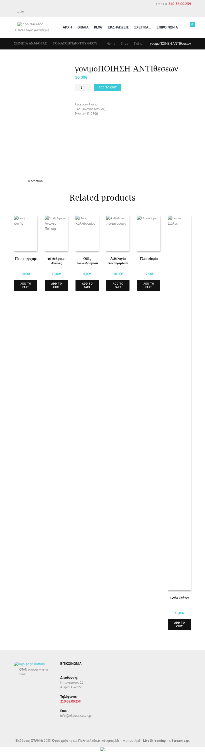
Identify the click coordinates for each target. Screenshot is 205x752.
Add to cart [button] (25, 285)
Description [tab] (35, 181)
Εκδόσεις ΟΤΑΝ (28, 741)
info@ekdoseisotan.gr (76, 716)
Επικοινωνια (167, 27)
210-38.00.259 (179, 3)
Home (111, 43)
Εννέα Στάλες (179, 597)
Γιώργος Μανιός (93, 109)
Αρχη (67, 27)
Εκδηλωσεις (118, 27)
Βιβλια (83, 27)
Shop (124, 43)
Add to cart (108, 87)
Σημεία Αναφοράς (30, 43)
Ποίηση (139, 43)
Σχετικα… (142, 27)
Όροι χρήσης (62, 741)
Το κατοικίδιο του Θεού (75, 43)
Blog (98, 27)
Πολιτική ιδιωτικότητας (96, 741)
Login (20, 11)
